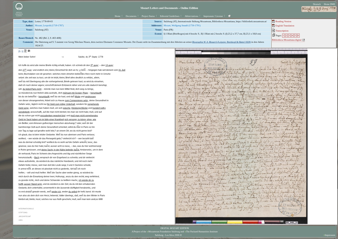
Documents (131, 16)
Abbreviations (191, 16)
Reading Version (283, 21)
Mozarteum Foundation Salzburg (164, 231)
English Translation (284, 25)
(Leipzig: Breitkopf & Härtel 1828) (221, 42)
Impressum (330, 235)
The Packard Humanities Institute (202, 231)
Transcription (282, 30)
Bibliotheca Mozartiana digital (287, 40)
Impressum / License (213, 16)
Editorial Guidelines (169, 16)
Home (117, 16)
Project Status (148, 16)
